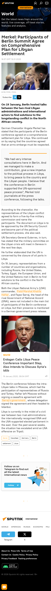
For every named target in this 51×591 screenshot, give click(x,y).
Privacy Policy (32, 554)
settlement (7, 443)
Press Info (15, 551)
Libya (16, 443)
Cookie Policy (18, 554)
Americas (16, 526)
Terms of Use (27, 551)
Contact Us (6, 554)
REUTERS (6, 92)
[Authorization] (35, 3)
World (6, 355)
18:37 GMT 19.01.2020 (11, 59)
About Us (5, 551)
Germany (25, 438)
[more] (46, 376)
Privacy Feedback (9, 558)
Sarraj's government (13, 400)
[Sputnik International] (8, 4)
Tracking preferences (27, 558)
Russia (27, 526)
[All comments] (4, 587)
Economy (38, 526)
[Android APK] (10, 566)
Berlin (34, 438)
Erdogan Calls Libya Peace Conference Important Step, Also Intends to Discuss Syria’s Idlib (24, 365)
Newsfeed (14, 438)
